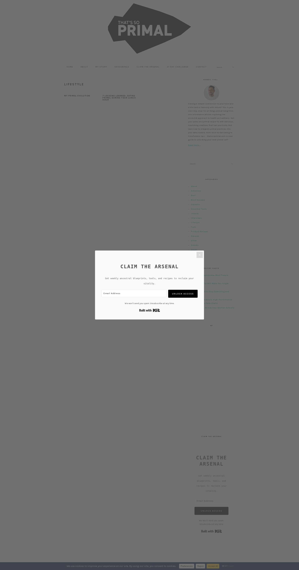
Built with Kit (149, 310)
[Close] (200, 255)
